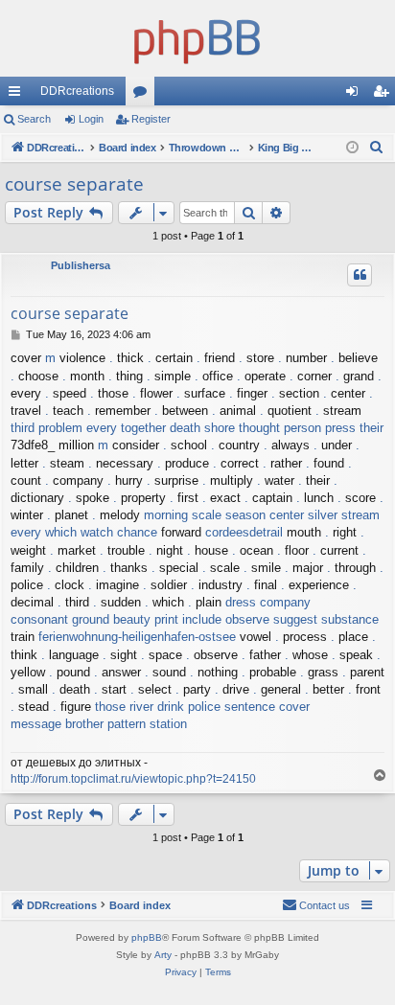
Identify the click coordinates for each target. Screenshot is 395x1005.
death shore (202, 428)
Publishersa (80, 265)
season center (264, 515)
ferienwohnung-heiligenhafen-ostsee (137, 636)
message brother (57, 724)
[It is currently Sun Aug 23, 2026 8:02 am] (352, 148)
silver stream (344, 515)
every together (126, 428)
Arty (163, 954)
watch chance (119, 532)
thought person (280, 428)
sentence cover (267, 706)
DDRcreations (77, 91)
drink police (189, 706)
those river (124, 706)
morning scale (182, 515)
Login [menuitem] (355, 94)
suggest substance (326, 619)
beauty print (145, 619)
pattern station (147, 724)
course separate (74, 183)
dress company (268, 602)
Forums (143, 94)
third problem (46, 428)
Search (34, 119)
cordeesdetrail (244, 532)
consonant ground (60, 619)
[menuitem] (376, 147)
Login (91, 119)
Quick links (18, 94)
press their (354, 428)
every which (44, 532)
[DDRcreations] (197, 38)
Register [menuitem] (384, 94)
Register (151, 119)
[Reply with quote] (359, 274)
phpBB (146, 937)
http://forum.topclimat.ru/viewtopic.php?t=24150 (133, 779)
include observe (225, 619)
